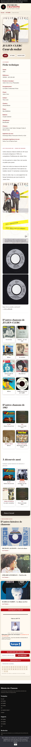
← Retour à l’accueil (8, 513)
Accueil (2, 12)
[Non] (29, 741)
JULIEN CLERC (21, 55)
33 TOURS (3, 703)
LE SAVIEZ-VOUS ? (5, 710)
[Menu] (29, 5)
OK (15, 744)
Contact (2, 712)
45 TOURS (8, 12)
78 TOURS (3, 705)
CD (1, 708)
